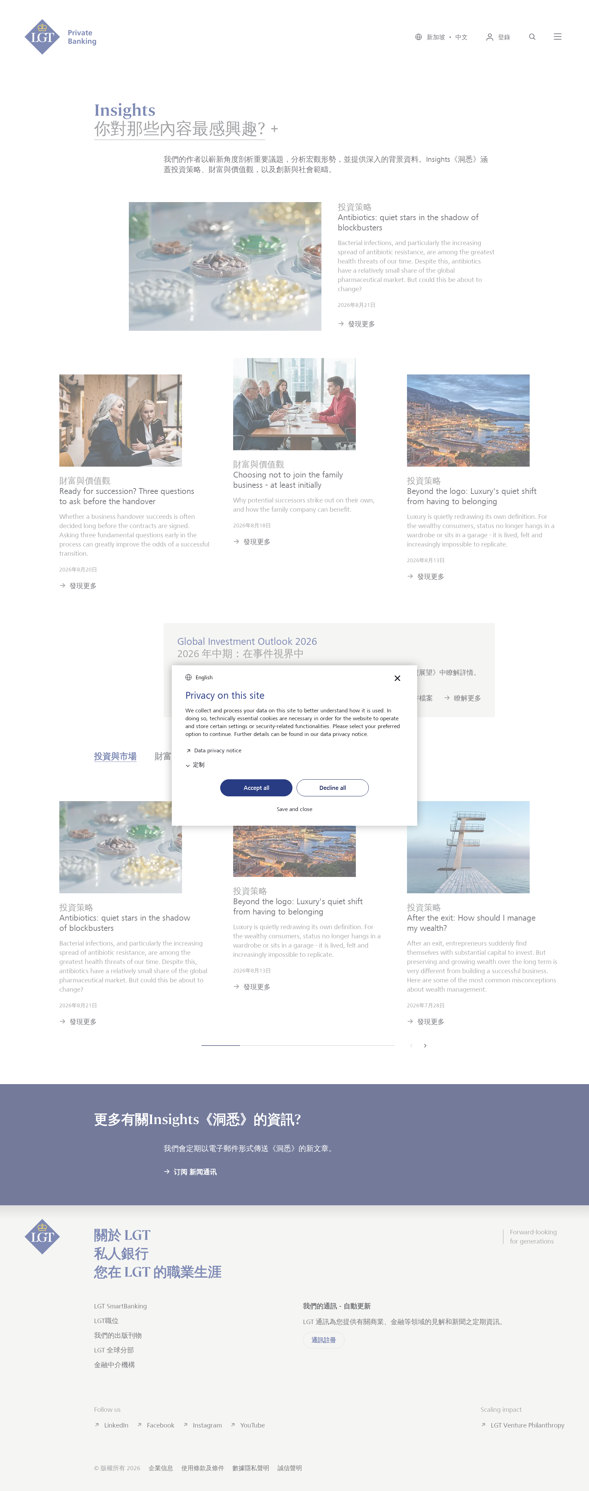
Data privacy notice (217, 749)
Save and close (294, 809)
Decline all (332, 788)
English (204, 677)
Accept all (256, 788)
